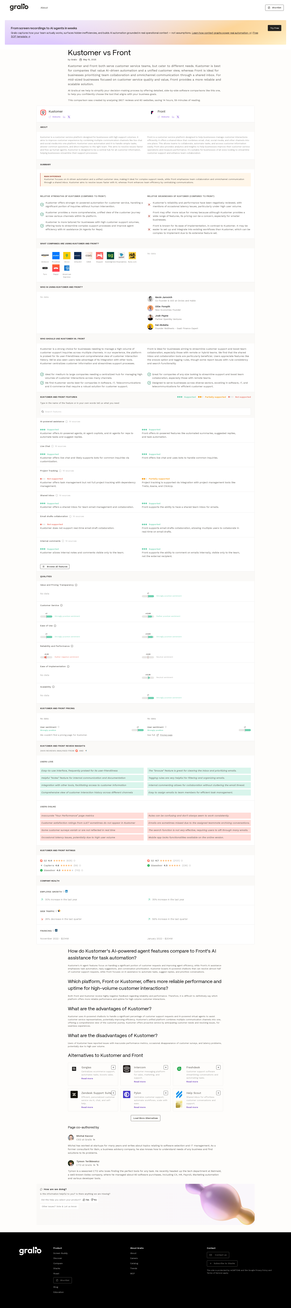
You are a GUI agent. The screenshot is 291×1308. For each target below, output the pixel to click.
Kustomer (56, 111)
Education (58, 1292)
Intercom (142, 1067)
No (95, 1200)
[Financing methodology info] (53, 931)
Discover (57, 1258)
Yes (87, 1200)
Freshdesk (194, 1067)
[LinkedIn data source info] (66, 891)
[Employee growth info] (63, 891)
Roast (56, 1273)
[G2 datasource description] (74, 861)
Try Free (274, 28)
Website (56, 117)
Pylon (142, 1092)
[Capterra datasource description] (80, 865)
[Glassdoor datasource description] (82, 870)
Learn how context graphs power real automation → (221, 33)
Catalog (134, 1263)
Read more (87, 1078)
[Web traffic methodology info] (56, 911)
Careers (134, 1258)
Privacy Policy (262, 1270)
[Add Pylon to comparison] (166, 1093)
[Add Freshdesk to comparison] (218, 1067)
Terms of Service (214, 1273)
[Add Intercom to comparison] (166, 1067)
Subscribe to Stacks (224, 1263)
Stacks (56, 1268)
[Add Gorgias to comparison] (113, 1067)
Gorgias (89, 1067)
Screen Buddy (60, 1253)
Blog (55, 1287)
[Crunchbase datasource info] (56, 930)
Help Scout (194, 1092)
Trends (133, 1268)
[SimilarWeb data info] (59, 911)
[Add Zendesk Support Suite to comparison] (113, 1093)
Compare (58, 1263)
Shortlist (276, 7)
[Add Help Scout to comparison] (218, 1093)
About (44, 7)
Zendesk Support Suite (96, 1092)
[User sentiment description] (58, 727)
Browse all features (57, 566)
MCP (132, 1273)
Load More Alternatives (145, 1118)
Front (161, 111)
